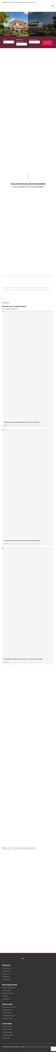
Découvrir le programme (38, 29)
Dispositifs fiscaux (7, 1026)
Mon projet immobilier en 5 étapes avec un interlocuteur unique (23, 659)
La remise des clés (7, 1012)
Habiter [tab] (7, 34)
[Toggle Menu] (52, 6)
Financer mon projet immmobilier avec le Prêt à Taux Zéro (22, 422)
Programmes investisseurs (9, 987)
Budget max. (33, 39)
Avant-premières (6, 990)
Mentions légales (35, 1046)
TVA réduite (5, 996)
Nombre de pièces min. (19, 40)
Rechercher (47, 43)
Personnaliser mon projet (8, 1015)
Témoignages (5, 976)
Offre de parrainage (7, 1032)
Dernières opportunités (8, 993)
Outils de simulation (7, 1029)
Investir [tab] (14, 34)
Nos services (5, 974)
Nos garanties (5, 971)
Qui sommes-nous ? (7, 968)
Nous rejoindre (6, 1038)
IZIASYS (27, 1046)
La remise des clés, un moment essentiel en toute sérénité (22, 540)
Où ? (4, 39)
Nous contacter (6, 979)
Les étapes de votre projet (9, 1007)
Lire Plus (22, 425)
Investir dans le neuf (7, 1010)
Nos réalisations (6, 999)
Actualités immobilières (8, 1035)
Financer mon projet (7, 1018)
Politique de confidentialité (47, 1046)
